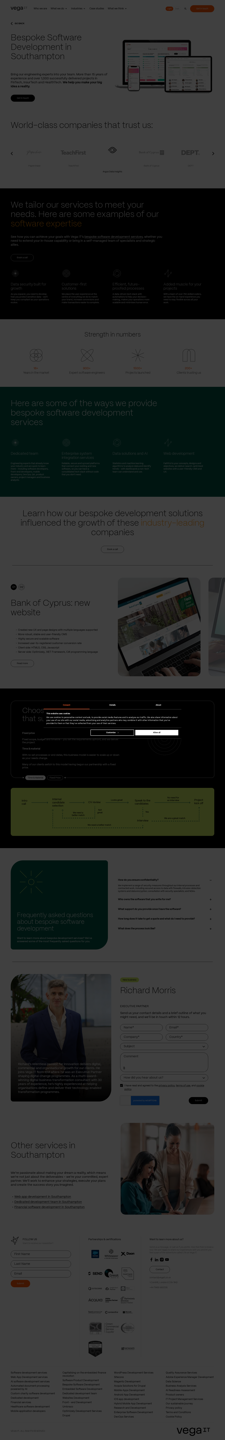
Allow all (156, 732)
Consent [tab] (66, 705)
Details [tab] (112, 705)
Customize (111, 732)
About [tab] (158, 705)
